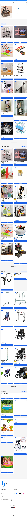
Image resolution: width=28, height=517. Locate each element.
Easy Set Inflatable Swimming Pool (18, 411)
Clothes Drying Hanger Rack (4, 112)
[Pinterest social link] (13, 0)
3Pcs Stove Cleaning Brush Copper (18, 57)
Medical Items (2, 494)
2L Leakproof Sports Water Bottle (5, 198)
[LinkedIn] (21, 493)
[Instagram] (23, 493)
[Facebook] (16, 493)
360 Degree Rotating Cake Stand (18, 237)
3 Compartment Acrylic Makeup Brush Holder (19, 198)
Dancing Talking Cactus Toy (17, 394)
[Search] (16, 0)
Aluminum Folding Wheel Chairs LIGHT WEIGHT (7, 341)
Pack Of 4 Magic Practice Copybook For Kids (6, 438)
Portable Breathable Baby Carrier (18, 450)
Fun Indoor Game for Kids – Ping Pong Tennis (6, 431)
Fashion (2, 492)
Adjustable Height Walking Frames (18, 304)
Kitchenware (2, 493)
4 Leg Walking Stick (3, 304)
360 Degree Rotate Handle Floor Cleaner (6, 57)
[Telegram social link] (14, 0)
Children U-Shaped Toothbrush (4, 394)
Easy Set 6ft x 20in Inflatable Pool (5, 413)
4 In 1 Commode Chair (17, 274)
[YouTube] (18, 493)
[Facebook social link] (11, 0)
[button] (7, 42)
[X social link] (12, 0)
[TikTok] (20, 493)
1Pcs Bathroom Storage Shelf (4, 38)
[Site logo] (14, 2)
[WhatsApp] (14, 493)
